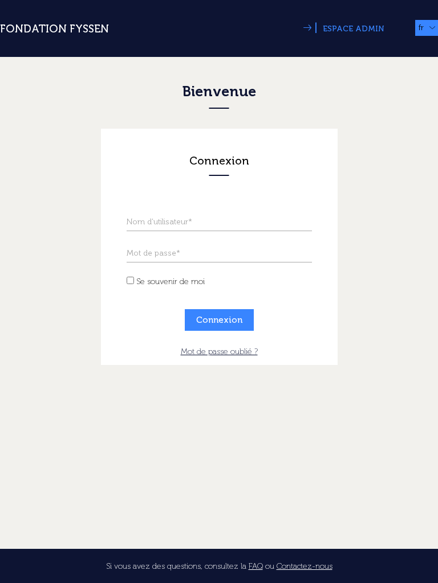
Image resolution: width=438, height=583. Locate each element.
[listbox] (426, 28)
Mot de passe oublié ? (219, 351)
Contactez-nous (304, 566)
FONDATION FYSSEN (54, 28)
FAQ (256, 566)
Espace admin (349, 29)
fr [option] (421, 27)
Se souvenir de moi (170, 281)
